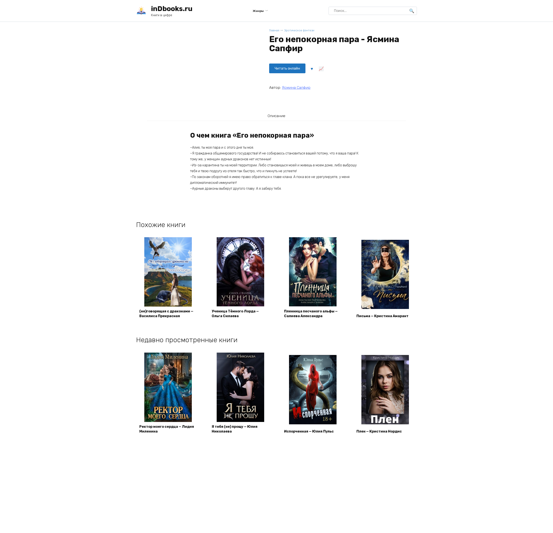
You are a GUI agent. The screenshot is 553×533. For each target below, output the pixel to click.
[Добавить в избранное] (312, 68)
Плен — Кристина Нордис (379, 431)
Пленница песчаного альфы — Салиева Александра (311, 313)
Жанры (258, 11)
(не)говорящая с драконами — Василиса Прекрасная (166, 313)
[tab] (276, 116)
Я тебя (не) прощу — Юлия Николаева (234, 429)
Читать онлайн (287, 68)
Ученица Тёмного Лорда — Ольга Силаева (235, 313)
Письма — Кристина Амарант (382, 316)
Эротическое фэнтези (299, 30)
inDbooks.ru (171, 9)
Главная (274, 30)
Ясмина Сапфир (296, 87)
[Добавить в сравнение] (321, 68)
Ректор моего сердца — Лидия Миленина (166, 429)
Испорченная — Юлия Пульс (309, 431)
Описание (276, 116)
